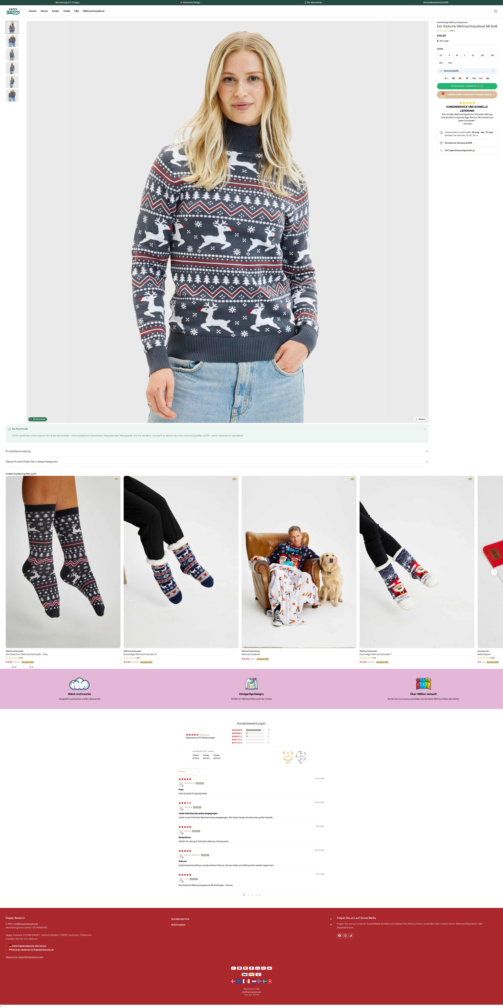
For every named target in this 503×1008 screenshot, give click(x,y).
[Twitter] (351, 935)
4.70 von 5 (204, 735)
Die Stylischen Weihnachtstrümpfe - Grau (27, 654)
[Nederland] (254, 981)
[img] (185, 779)
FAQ (76, 11)
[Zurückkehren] (467, 150)
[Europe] (238, 981)
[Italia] (249, 981)
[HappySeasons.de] (13, 11)
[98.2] (288, 756)
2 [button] (248, 895)
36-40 (14, 667)
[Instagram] (339, 935)
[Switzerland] (270, 981)
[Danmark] (233, 981)
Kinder (55, 11)
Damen (32, 11)
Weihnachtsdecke (251, 654)
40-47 (31, 667)
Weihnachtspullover (94, 11)
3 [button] (252, 895)
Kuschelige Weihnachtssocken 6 (140, 654)
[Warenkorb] (495, 11)
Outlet (66, 11)
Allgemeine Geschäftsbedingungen (24, 957)
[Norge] (259, 981)
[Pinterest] (345, 935)
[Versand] (467, 143)
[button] (443, 31)
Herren (44, 11)
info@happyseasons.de (26, 924)
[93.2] (301, 756)
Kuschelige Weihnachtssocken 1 (376, 654)
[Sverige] (265, 981)
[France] (244, 981)
